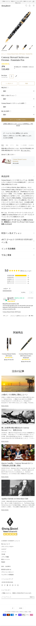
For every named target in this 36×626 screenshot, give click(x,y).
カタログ (3, 549)
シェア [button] (6, 315)
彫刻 (26, 83)
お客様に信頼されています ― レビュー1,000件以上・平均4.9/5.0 (18, 124)
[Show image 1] (4, 48)
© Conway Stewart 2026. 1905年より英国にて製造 (18, 611)
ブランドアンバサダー (7, 546)
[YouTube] (15, 585)
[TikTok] (10, 585)
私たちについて (5, 544)
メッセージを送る (8, 137)
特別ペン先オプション (11, 233)
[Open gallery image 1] (18, 27)
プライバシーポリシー (7, 572)
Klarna (31, 145)
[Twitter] (7, 585)
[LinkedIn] (18, 585)
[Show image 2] (11, 48)
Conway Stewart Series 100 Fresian (12, 312)
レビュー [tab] (6, 288)
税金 (17, 145)
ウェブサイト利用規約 (7, 574)
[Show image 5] (31, 48)
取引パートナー (5, 559)
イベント (3, 551)
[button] (30, 315)
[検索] (26, 6)
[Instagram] (2, 585)
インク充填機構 (8, 248)
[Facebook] (5, 585)
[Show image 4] (24, 48)
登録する (32, 597)
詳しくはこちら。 (26, 150)
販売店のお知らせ (6, 569)
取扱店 (3, 562)
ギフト (12, 145)
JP (12, 608)
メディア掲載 (5, 557)
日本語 (20, 608)
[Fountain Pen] (11, 76)
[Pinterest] (12, 585)
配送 (7, 145)
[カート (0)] (30, 6)
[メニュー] (34, 6)
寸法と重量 (6, 255)
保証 (2, 145)
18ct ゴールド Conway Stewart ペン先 (17, 241)
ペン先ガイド (9, 83)
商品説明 (5, 176)
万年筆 (3, 554)
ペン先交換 (24, 145)
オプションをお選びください (18, 119)
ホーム (3, 54)
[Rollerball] (16, 76)
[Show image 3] (17, 48)
